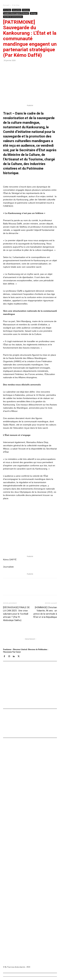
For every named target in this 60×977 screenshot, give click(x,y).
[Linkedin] (37, 589)
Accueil (6, 5)
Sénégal (33, 13)
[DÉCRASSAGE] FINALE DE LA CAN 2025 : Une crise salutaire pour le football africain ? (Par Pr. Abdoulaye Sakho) (16, 614)
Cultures (26, 10)
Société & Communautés (13, 17)
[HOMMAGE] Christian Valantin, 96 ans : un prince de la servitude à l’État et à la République (45, 612)
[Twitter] (23, 589)
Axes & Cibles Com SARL (15, 698)
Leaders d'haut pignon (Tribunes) (16, 13)
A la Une (15, 5)
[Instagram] (9, 656)
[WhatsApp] (30, 589)
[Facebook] (16, 589)
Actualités (16, 10)
